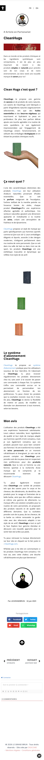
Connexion (7, 677)
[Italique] (5, 691)
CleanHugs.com (11, 544)
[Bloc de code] (21, 691)
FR (30, 8)
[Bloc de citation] (18, 691)
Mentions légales (13, 750)
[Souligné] (8, 691)
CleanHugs (16, 191)
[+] (26, 691)
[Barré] (11, 691)
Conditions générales (31, 750)
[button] (3, 8)
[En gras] (3, 691)
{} (23, 691)
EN (37, 8)
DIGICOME (32, 747)
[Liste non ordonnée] (16, 691)
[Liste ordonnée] (13, 691)
